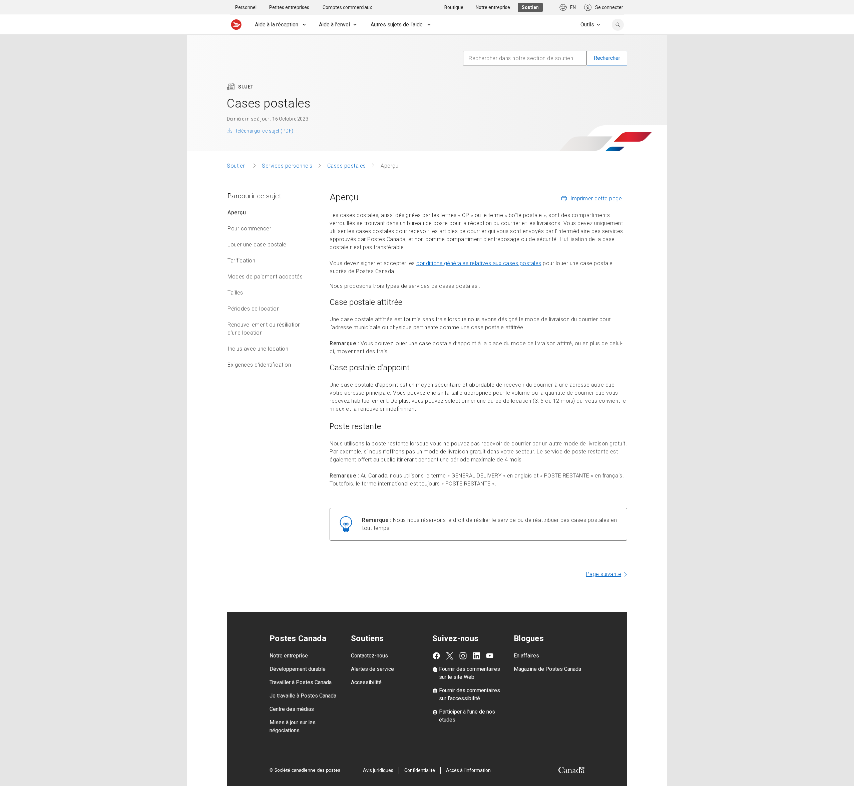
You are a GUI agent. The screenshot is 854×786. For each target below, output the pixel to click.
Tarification (241, 260)
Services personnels (287, 166)
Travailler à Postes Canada (301, 682)
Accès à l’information (468, 770)
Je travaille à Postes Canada (303, 696)
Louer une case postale (257, 244)
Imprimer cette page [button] (596, 198)
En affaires (526, 655)
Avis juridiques (378, 770)
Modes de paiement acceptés (265, 276)
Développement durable (298, 669)
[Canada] (571, 771)
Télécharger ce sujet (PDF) (264, 131)
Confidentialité (419, 770)
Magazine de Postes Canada (547, 669)
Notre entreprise (289, 655)
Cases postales (346, 166)
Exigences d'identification (259, 365)
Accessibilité (366, 682)
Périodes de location (254, 309)
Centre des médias (292, 709)
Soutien (237, 166)
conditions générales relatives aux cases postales (478, 263)
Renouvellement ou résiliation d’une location (264, 329)
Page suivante (603, 574)
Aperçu (237, 212)
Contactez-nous (369, 655)
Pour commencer (249, 228)
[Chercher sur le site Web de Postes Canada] (618, 25)
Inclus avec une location (258, 349)
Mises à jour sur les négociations (293, 726)
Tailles (235, 292)
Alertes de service (372, 669)
